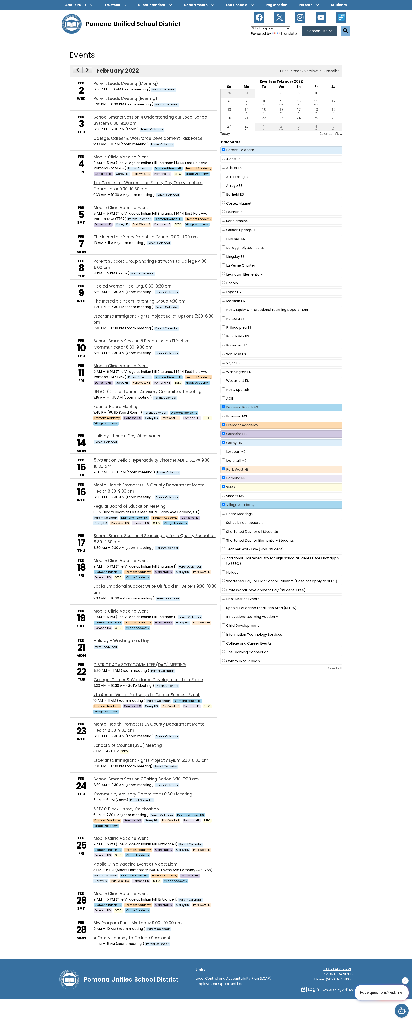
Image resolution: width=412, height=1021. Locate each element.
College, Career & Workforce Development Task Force (148, 138)
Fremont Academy (242, 425)
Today (225, 133)
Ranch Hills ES (237, 336)
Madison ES (235, 300)
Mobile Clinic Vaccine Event (121, 157)
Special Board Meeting (116, 407)
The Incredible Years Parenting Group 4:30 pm (140, 301)
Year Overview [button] (305, 70)
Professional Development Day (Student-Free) (266, 590)
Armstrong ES (237, 176)
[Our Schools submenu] (240, 5)
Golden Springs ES (241, 229)
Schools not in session (244, 522)
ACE (229, 398)
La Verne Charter (240, 265)
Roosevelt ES (237, 345)
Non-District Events (242, 598)
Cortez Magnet (239, 203)
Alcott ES (233, 159)
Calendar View (330, 133)
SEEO (230, 487)
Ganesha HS (236, 433)
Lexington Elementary (244, 274)
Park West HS (237, 469)
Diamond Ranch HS (242, 407)
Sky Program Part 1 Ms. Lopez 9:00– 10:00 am (138, 923)
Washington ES (238, 371)
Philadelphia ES (238, 327)
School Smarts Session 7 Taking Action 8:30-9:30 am (146, 779)
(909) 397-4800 (339, 979)
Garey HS (234, 442)
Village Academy (240, 504)
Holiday (232, 572)
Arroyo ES (234, 185)
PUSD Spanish (237, 389)
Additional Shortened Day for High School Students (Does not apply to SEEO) (282, 561)
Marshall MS (236, 460)
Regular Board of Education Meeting (129, 506)
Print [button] (284, 70)
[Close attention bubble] (405, 982)
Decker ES (234, 212)
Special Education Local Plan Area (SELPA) (261, 607)
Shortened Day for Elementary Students (260, 540)
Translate (288, 33)
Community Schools (243, 661)
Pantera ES (235, 318)
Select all (335, 668)
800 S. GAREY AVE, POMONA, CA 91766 (336, 972)
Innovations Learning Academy (252, 616)
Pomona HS (235, 478)
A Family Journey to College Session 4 (132, 938)
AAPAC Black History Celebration (126, 809)
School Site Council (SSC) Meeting (127, 745)
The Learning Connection (247, 652)
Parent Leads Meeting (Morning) (126, 83)
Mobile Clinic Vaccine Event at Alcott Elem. (135, 864)
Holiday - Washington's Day (121, 640)
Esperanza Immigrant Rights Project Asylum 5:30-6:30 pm (150, 760)
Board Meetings (239, 513)
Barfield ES (235, 194)
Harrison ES (235, 238)
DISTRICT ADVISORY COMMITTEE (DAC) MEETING (140, 665)
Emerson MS (236, 416)
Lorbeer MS (235, 451)
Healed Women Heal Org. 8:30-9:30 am (133, 286)
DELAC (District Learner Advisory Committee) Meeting (147, 392)
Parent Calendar (240, 150)
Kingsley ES (235, 256)
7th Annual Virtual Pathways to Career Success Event (146, 695)
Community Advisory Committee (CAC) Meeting (143, 794)
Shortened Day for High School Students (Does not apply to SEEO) (281, 581)
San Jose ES (236, 354)
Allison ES (234, 167)
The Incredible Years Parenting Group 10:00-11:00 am (146, 237)
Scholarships (237, 220)
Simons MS (235, 496)
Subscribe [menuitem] (331, 70)
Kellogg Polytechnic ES (245, 247)
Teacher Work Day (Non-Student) (255, 549)
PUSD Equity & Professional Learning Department (267, 309)
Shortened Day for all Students (252, 531)
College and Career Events (248, 643)
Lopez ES (233, 291)
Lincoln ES (234, 283)
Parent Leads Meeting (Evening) (125, 98)
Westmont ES (237, 380)
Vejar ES (233, 362)
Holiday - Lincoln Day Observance (128, 436)
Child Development (242, 625)
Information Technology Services (254, 634)
